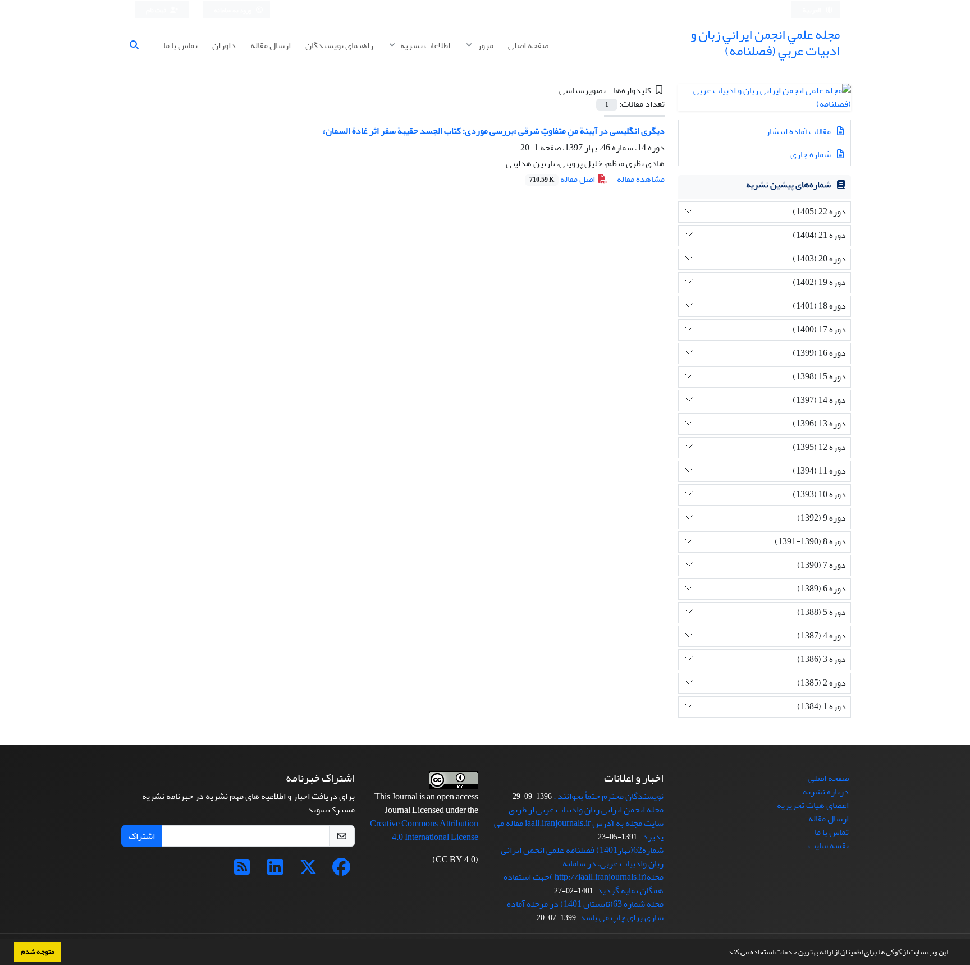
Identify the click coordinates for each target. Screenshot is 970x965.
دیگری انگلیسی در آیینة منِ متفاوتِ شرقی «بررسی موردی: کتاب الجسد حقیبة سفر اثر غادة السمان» (493, 130)
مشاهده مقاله (641, 179)
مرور (484, 45)
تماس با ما (180, 45)
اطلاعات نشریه (424, 45)
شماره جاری (811, 154)
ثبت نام (156, 10)
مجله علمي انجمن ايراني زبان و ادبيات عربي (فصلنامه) (765, 42)
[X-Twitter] (308, 870)
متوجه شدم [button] (37, 951)
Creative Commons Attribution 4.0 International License (424, 830)
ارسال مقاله (270, 45)
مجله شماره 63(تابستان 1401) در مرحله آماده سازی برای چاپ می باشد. (585, 910)
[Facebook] (341, 870)
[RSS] (241, 870)
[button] (723, 953)
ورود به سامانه (233, 10)
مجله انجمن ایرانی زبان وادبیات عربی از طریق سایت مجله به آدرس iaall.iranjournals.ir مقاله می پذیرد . (579, 823)
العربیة (812, 10)
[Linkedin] (275, 870)
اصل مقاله (563, 179)
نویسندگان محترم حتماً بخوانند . (608, 796)
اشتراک (142, 836)
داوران (224, 45)
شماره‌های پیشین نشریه (788, 184)
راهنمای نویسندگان (339, 45)
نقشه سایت (828, 845)
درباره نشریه (826, 791)
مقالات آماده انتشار (799, 131)
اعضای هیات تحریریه (813, 805)
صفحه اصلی (528, 45)
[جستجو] (138, 45)
